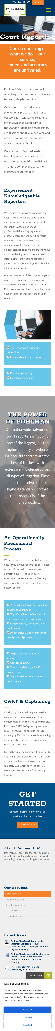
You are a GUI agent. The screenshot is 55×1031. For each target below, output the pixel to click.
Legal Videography (15, 899)
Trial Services (12, 910)
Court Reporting (13, 893)
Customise (27, 1017)
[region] (27, 1005)
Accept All (27, 1009)
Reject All (27, 1025)
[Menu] (47, 10)
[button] (48, 975)
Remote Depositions (15, 905)
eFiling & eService (14, 916)
